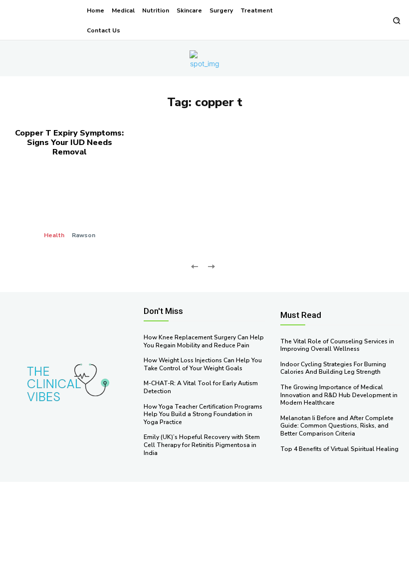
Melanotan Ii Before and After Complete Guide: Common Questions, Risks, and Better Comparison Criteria (337, 426)
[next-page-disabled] (210, 266)
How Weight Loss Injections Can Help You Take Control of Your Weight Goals (203, 364)
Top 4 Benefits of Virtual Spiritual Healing (339, 449)
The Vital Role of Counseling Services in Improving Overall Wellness (337, 345)
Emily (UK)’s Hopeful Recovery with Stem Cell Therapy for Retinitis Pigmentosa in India (202, 444)
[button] (396, 20)
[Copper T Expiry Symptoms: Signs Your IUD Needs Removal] (69, 206)
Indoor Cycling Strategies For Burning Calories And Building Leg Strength (333, 368)
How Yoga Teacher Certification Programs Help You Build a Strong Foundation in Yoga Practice (203, 414)
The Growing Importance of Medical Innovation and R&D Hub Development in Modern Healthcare (339, 395)
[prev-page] (195, 266)
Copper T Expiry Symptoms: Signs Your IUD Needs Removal (69, 142)
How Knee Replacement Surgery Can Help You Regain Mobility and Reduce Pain (204, 341)
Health (54, 235)
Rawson (83, 235)
